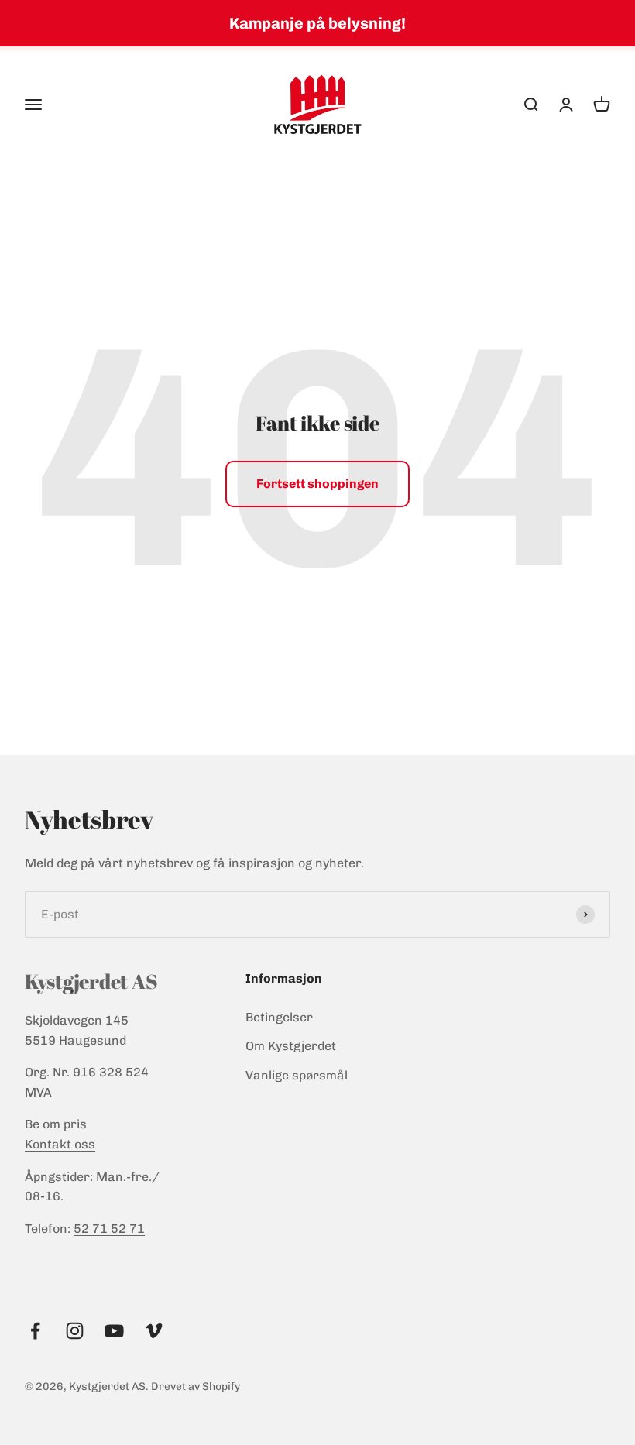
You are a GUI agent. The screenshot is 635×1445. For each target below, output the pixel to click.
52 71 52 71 (109, 1228)
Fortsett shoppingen (317, 483)
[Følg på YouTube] (114, 1330)
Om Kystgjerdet (290, 1045)
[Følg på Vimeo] (153, 1330)
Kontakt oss (60, 1144)
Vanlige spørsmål (296, 1075)
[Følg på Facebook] (35, 1330)
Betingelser (279, 1017)
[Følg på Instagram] (74, 1330)
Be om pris (56, 1124)
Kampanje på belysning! (317, 23)
